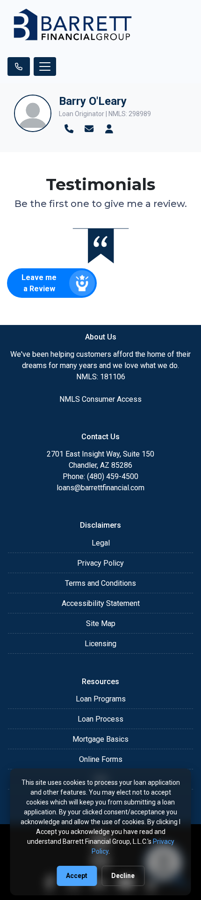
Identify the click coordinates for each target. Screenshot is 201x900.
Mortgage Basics (100, 739)
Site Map (100, 623)
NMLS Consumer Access (100, 399)
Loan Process (100, 719)
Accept (76, 875)
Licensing (100, 643)
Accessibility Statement (101, 603)
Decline (123, 875)
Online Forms (100, 759)
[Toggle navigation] (45, 66)
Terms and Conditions (100, 583)
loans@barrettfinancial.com (100, 487)
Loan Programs (101, 698)
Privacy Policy (100, 563)
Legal (101, 543)
